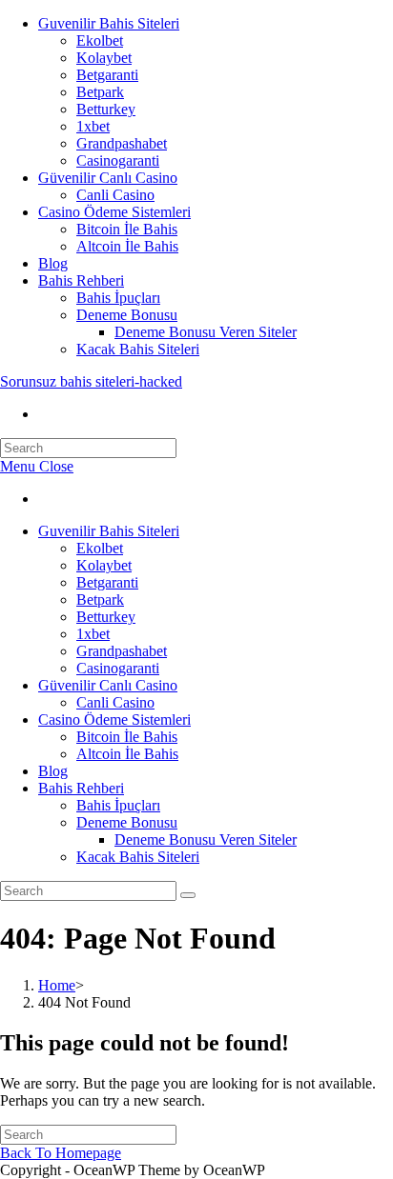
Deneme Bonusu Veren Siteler (205, 332)
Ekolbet (99, 40)
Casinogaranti (117, 160)
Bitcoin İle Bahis (126, 229)
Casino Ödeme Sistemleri (114, 212)
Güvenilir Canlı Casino (107, 178)
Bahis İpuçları (118, 298)
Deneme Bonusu (126, 315)
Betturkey (105, 109)
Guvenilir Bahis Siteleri (108, 23)
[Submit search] (188, 895)
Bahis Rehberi (81, 280)
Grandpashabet (121, 143)
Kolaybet (104, 58)
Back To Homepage (60, 1153)
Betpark (100, 92)
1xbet (93, 126)
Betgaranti (107, 75)
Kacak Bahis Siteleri (137, 349)
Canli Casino (115, 195)
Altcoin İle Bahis (127, 246)
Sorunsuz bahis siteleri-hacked (91, 381)
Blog (53, 263)
